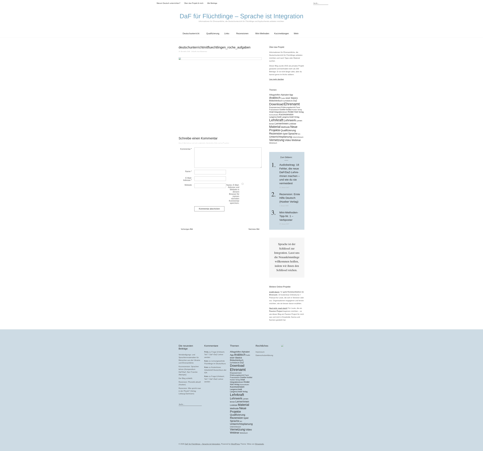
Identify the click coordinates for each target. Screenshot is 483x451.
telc (299, 134)
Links (226, 33)
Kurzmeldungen (281, 33)
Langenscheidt (275, 117)
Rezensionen (242, 33)
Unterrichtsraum (297, 137)
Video (288, 140)
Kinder (291, 112)
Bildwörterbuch (276, 101)
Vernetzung (276, 140)
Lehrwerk (290, 120)
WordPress (235, 444)
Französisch (274, 110)
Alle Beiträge (212, 3)
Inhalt (271, 112)
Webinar (296, 140)
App (291, 95)
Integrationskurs (280, 112)
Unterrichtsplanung (280, 136)
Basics (294, 98)
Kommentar (186, 149)
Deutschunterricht (191, 33)
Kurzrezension (286, 114)
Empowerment (275, 107)
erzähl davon (274, 292)
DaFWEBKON (288, 101)
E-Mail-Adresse (187, 179)
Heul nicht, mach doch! (278, 308)
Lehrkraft (276, 120)
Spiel (285, 133)
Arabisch (275, 97)
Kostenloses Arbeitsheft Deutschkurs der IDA (215, 370)
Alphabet (285, 95)
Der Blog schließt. (186, 378)
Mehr (296, 33)
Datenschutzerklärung (264, 355)
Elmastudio (259, 444)
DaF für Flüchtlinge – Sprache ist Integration (241, 16)
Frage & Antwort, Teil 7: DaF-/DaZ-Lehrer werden (214, 354)
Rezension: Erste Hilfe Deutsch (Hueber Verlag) (289, 198)
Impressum (260, 352)
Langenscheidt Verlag (290, 117)
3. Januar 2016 (283, 206)
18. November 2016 (184, 51)
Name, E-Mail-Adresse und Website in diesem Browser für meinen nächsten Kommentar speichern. (232, 194)
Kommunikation (273, 114)
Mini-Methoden (262, 33)
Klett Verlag (299, 112)
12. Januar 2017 (284, 187)
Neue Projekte (238, 410)
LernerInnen (281, 123)
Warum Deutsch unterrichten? (168, 3)
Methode (285, 127)
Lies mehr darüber (276, 79)
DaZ (295, 101)
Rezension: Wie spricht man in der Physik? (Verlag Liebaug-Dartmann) (190, 391)
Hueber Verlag (297, 110)
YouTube (303, 3)
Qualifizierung (212, 33)
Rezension (275, 133)
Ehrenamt (292, 104)
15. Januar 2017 (284, 224)
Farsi (298, 107)
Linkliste (292, 124)
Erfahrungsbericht (288, 107)
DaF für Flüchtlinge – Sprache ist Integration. (203, 444)
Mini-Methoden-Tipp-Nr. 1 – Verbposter (288, 216)
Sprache (292, 133)
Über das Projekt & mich (193, 3)
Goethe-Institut (285, 110)
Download (276, 104)
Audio (283, 98)
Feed (307, 3)
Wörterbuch (273, 143)
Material (274, 126)
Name (188, 171)
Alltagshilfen (274, 95)
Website (188, 185)
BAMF (288, 98)
